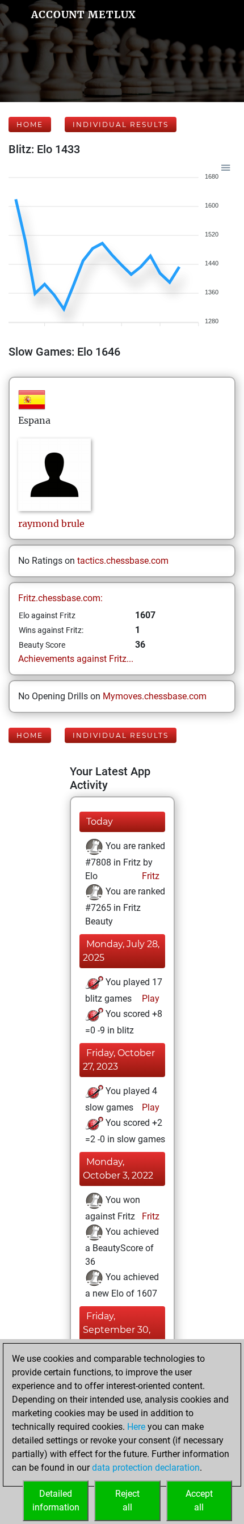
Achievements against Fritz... (75, 658)
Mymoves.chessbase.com (155, 696)
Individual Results (121, 124)
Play (149, 998)
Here (136, 1426)
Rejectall (127, 1500)
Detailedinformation (55, 1500)
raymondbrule (51, 523)
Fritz (149, 876)
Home (29, 124)
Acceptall (199, 1500)
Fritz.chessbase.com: (60, 598)
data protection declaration (146, 1467)
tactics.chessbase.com (123, 560)
